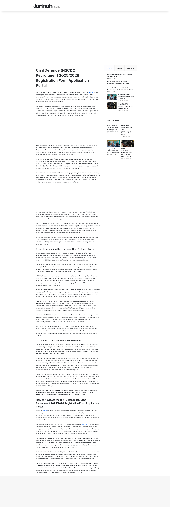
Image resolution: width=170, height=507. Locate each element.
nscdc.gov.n (85, 424)
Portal (91, 92)
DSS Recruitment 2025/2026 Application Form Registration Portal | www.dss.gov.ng (127, 152)
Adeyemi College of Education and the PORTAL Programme (126, 96)
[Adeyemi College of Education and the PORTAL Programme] (112, 97)
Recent (119, 68)
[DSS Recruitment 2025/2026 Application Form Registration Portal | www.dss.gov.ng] (112, 105)
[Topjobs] (46, 6)
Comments (130, 68)
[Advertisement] (53, 24)
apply (44, 410)
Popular (109, 68)
